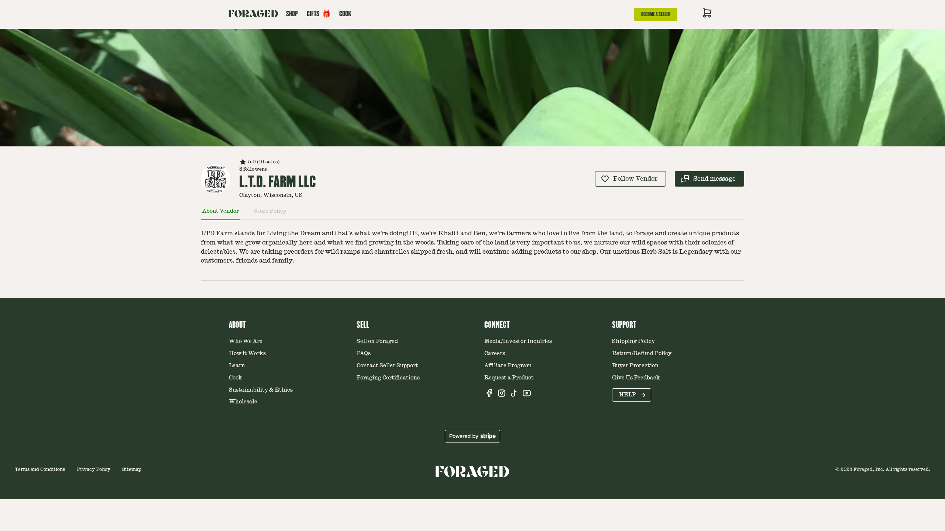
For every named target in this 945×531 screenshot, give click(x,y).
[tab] (220, 214)
